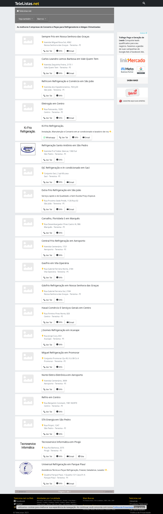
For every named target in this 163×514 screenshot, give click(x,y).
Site (82, 456)
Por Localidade (99, 500)
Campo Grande (41, 504)
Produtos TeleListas (139, 504)
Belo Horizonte (58, 500)
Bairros (40, 19)
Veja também (25, 19)
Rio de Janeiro (48, 500)
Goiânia (62, 502)
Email (71, 51)
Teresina (74, 504)
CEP (113, 500)
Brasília (65, 500)
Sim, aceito (139, 507)
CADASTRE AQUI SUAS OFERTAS (134, 101)
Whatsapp (50, 137)
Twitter (19, 504)
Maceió (49, 504)
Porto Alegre (72, 500)
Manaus (73, 502)
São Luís (54, 504)
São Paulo (40, 500)
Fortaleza (51, 502)
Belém (67, 502)
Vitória (113, 509)
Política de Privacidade (140, 512)
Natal (60, 504)
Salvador (39, 502)
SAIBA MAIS (132, 80)
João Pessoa (66, 504)
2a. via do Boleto (137, 509)
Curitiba (45, 502)
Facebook (20, 501)
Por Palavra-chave (88, 500)
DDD (105, 500)
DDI (109, 500)
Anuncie (133, 501)
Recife (57, 502)
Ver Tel (48, 51)
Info (60, 51)
